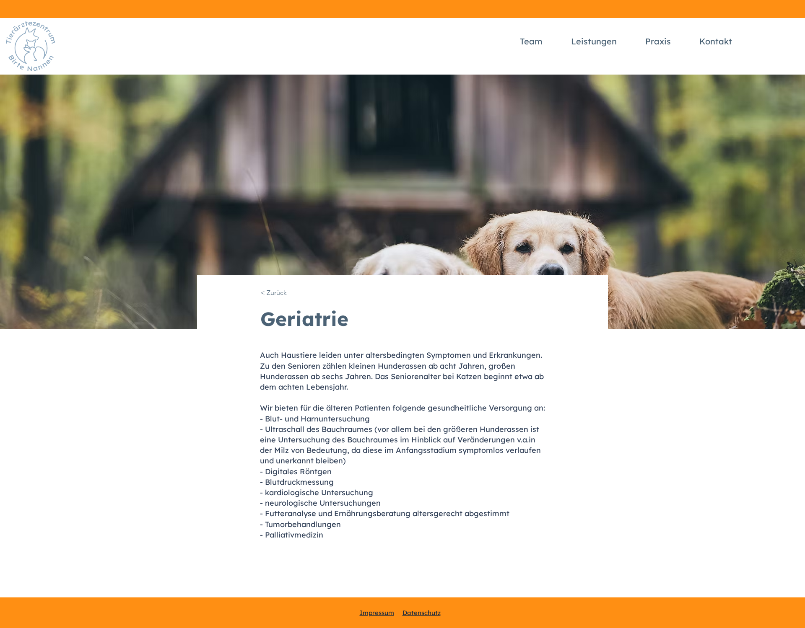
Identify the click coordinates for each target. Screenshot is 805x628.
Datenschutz (421, 613)
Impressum (377, 613)
